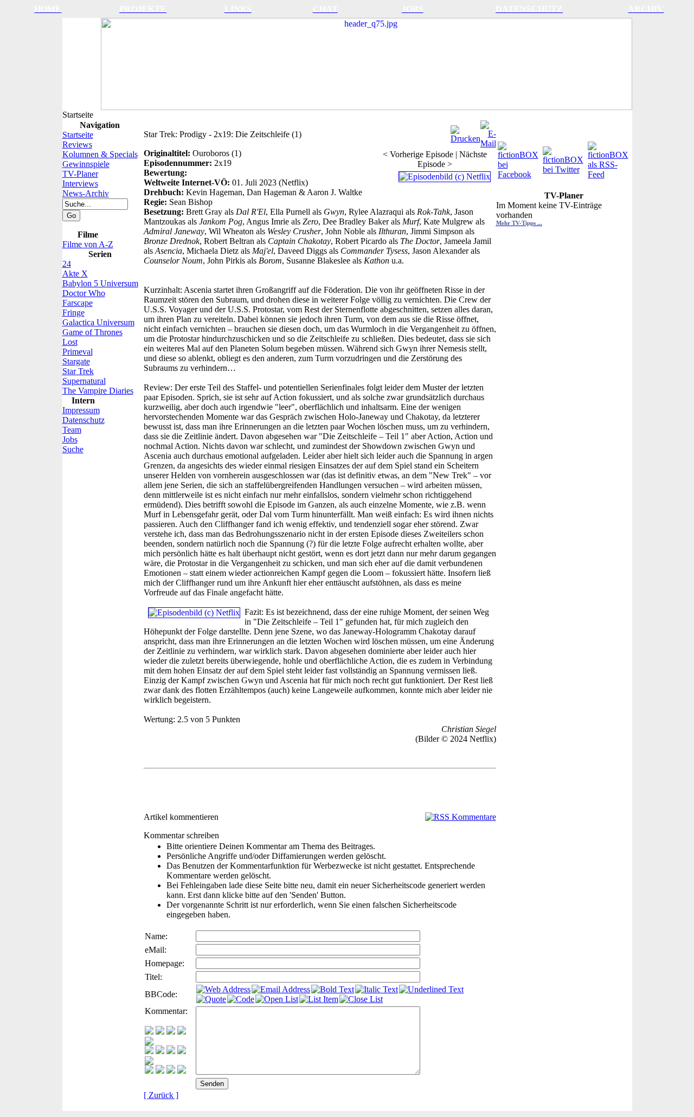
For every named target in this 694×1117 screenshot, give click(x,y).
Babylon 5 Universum (100, 283)
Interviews (80, 183)
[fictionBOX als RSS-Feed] (609, 157)
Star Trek (78, 371)
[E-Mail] (488, 131)
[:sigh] (149, 1062)
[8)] (181, 1031)
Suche (72, 449)
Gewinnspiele (86, 164)
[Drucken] (465, 131)
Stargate (76, 361)
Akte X (75, 273)
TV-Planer (80, 173)
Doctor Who (83, 293)
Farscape (77, 302)
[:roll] (149, 1051)
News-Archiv (85, 193)
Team (71, 429)
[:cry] (160, 1070)
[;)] (170, 1031)
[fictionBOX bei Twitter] (564, 157)
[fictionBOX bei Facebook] (519, 157)
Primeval (77, 351)
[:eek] (160, 1051)
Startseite (77, 134)
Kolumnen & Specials (100, 154)
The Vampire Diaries (97, 390)
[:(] (170, 1070)
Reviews (77, 144)
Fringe (73, 312)
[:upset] (170, 1051)
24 (66, 263)
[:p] (149, 1042)
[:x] (181, 1070)
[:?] (149, 1070)
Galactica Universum (98, 322)
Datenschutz (83, 420)
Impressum (81, 410)
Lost (70, 341)
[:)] (149, 1031)
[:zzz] (181, 1051)
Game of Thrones (92, 332)
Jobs (70, 439)
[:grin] (160, 1031)
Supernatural (84, 381)
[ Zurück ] (161, 1095)
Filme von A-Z (87, 244)
